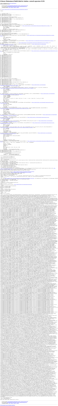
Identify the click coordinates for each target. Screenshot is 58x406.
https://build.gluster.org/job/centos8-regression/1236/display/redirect (15, 9)
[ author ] (17, 7)
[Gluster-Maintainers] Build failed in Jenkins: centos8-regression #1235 (18, 5)
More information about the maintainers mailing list (7, 405)
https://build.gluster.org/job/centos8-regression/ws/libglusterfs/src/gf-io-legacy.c (34, 42)
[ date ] (9, 7)
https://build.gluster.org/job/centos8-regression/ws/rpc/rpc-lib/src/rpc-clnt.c (15, 108)
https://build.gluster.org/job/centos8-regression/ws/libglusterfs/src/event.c (40, 40)
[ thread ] (12, 7)
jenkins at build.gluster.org (12, 3)
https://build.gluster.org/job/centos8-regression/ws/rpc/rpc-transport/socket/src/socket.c (17, 127)
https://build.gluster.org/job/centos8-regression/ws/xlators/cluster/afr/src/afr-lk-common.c (17, 88)
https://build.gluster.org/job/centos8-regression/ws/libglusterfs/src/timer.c (36, 25)
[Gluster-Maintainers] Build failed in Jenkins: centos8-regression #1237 (17, 6)
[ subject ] (14, 7)
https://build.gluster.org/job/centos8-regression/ (23, 184)
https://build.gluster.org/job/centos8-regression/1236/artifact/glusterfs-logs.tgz (19, 178)
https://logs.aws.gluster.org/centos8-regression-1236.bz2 (24, 171)
